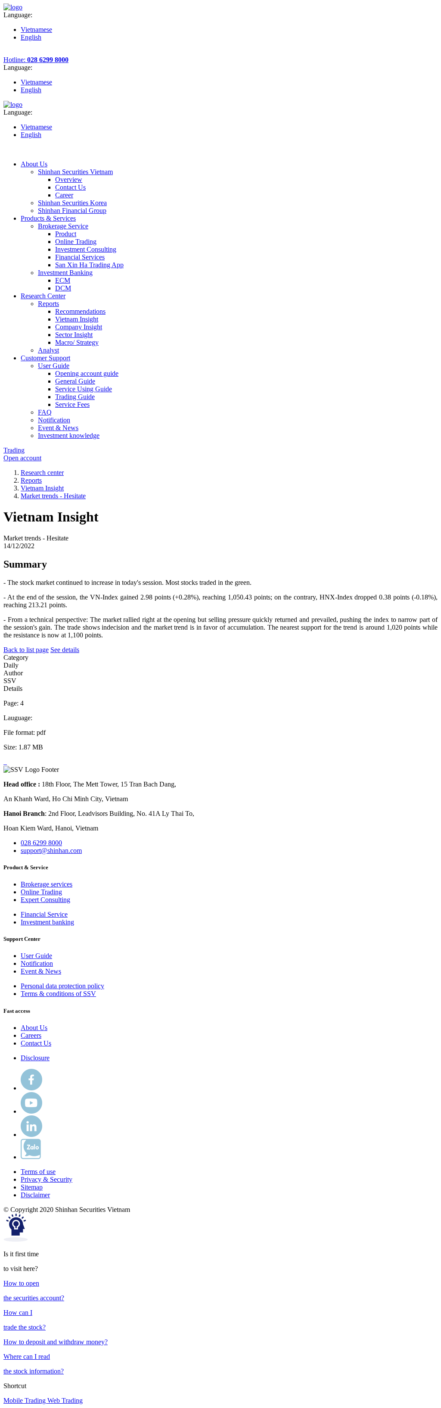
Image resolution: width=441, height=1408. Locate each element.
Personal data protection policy (62, 986)
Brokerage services (46, 884)
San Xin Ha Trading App (89, 264)
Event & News (41, 971)
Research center (42, 472)
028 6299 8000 (41, 842)
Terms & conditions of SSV (58, 993)
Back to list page (26, 649)
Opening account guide (86, 373)
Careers (31, 1035)
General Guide (75, 381)
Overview (68, 179)
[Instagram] (31, 1134)
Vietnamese (36, 29)
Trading (14, 450)
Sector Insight (74, 334)
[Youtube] (31, 1111)
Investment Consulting (85, 249)
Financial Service (44, 914)
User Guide (36, 955)
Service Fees (72, 404)
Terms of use (38, 1171)
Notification (37, 963)
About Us (34, 1027)
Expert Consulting (45, 899)
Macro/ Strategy (77, 342)
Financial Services (80, 257)
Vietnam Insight (76, 319)
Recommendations (80, 311)
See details (64, 649)
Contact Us (70, 187)
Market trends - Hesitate (53, 496)
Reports (31, 480)
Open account (22, 458)
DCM (63, 288)
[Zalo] (31, 1157)
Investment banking (47, 922)
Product (65, 233)
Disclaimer (35, 1195)
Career (64, 195)
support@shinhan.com (51, 850)
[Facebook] (31, 1088)
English (31, 37)
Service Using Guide (83, 389)
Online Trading (75, 241)
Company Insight (78, 327)
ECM (62, 280)
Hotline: (35, 59)
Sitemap (32, 1187)
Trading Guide (75, 396)
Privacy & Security (46, 1179)
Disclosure (35, 1057)
